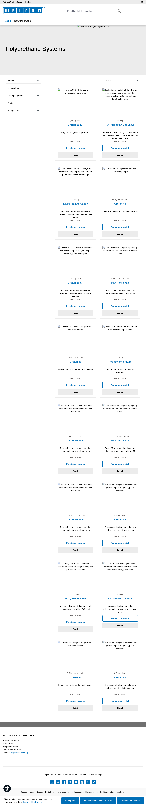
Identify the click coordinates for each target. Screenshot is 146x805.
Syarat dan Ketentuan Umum (64, 774)
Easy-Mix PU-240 (75, 598)
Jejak (46, 774)
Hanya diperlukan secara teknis (98, 800)
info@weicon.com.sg (18, 753)
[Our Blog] (53, 782)
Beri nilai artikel (76, 142)
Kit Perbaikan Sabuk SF (120, 124)
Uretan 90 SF (75, 124)
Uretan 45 (120, 203)
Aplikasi (11, 81)
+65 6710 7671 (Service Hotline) (17, 2)
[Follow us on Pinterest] (83, 782)
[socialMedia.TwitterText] (71, 782)
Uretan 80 (75, 677)
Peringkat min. (14, 110)
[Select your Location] (142, 2)
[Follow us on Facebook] (65, 782)
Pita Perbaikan (120, 282)
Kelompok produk (15, 95)
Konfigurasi (70, 800)
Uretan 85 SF (75, 282)
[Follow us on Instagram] (59, 782)
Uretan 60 (75, 361)
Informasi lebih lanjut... (33, 802)
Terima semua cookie (130, 800)
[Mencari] (119, 11)
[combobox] (91, 11)
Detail (75, 155)
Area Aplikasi (13, 88)
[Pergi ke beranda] (24, 10)
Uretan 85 (120, 519)
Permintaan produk (75, 148)
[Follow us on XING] (94, 782)
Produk (11, 103)
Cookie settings (95, 774)
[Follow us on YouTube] (77, 782)
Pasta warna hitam (120, 361)
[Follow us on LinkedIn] (89, 782)
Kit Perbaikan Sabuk (75, 203)
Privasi (83, 774)
